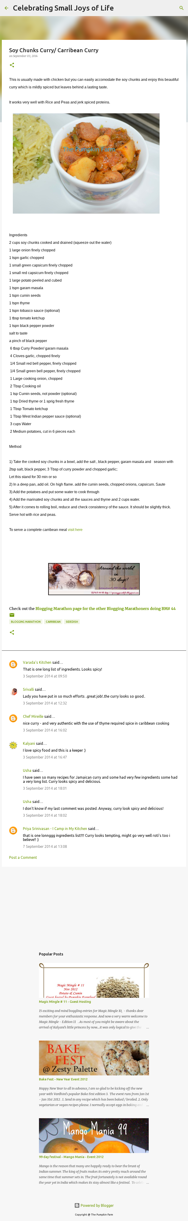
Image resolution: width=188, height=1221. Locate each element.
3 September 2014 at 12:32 (45, 703)
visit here (75, 530)
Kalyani (29, 743)
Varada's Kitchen (37, 662)
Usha (27, 770)
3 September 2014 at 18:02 (45, 815)
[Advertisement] (94, 906)
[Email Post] (12, 616)
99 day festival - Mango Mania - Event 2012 (71, 1157)
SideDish (72, 621)
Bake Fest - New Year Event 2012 (63, 1079)
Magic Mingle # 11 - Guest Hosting (65, 1001)
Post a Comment (23, 857)
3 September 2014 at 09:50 (45, 676)
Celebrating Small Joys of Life (63, 8)
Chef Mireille (33, 716)
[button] (12, 65)
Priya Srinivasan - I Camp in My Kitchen (55, 829)
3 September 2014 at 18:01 (45, 788)
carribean (53, 621)
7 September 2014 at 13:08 (45, 846)
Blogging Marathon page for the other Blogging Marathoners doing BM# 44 (106, 608)
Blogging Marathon (26, 621)
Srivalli (28, 689)
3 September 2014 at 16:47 (45, 757)
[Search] (120, 8)
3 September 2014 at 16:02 (45, 730)
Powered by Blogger (97, 1205)
